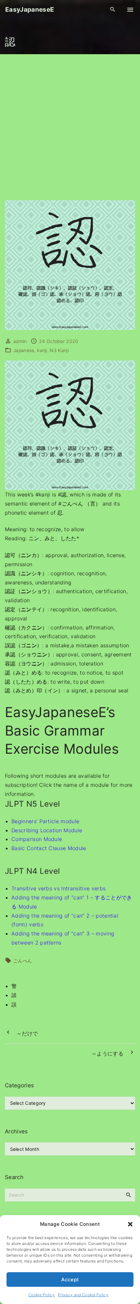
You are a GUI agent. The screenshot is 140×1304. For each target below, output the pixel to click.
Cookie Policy (41, 1294)
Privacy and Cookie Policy (83, 1294)
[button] (130, 1224)
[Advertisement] (70, 127)
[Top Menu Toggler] (130, 10)
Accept (70, 1279)
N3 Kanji (59, 350)
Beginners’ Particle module (45, 821)
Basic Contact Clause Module (48, 848)
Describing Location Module (46, 830)
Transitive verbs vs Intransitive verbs (58, 888)
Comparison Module (36, 839)
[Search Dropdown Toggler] (112, 9)
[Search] (128, 1194)
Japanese (24, 350)
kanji (42, 350)
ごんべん (22, 960)
